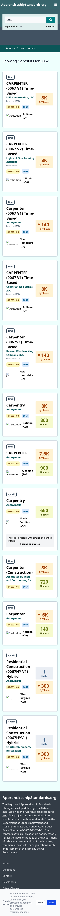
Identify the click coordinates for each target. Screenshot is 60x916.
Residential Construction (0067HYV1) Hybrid (18, 735)
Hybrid (11, 494)
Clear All (50, 26)
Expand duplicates (30, 543)
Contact (7, 876)
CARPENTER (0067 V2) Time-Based (20, 148)
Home (12, 48)
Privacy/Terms (10, 888)
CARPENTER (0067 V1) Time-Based (20, 88)
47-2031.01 (13, 463)
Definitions (8, 869)
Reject (40, 902)
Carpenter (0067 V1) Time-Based (20, 213)
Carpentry (15, 405)
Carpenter (15, 613)
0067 (25, 106)
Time (10, 77)
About (6, 863)
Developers (9, 882)
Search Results (27, 48)
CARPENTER (17, 452)
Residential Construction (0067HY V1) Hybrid (18, 669)
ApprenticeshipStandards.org (29, 797)
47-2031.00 (13, 106)
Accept (51, 902)
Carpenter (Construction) (19, 570)
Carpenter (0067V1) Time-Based (19, 341)
